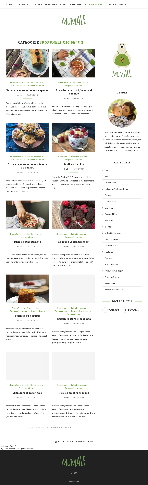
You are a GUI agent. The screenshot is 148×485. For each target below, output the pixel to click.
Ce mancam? (110, 182)
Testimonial (110, 283)
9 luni (107, 176)
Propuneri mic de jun (35, 86)
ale (21, 95)
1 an (106, 170)
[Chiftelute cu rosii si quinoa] (73, 289)
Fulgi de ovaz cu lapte (27, 242)
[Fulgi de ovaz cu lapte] (27, 215)
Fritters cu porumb (27, 316)
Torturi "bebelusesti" (114, 289)
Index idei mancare (118, 4)
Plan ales (109, 258)
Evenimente (24, 4)
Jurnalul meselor (112, 239)
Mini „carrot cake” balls (27, 393)
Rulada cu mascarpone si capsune (27, 90)
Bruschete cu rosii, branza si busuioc (74, 92)
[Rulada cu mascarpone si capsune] (27, 63)
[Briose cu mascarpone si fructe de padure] (27, 137)
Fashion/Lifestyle (112, 214)
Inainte (108, 226)
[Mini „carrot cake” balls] (27, 366)
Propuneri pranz (38, 311)
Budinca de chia (74, 164)
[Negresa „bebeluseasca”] (73, 215)
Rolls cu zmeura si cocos (74, 393)
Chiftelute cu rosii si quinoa (74, 319)
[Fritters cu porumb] (27, 289)
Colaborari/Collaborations (51, 4)
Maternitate (77, 4)
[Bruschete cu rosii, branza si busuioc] (73, 63)
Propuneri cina (17, 86)
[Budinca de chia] (73, 137)
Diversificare (96, 4)
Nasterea (109, 252)
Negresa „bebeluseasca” (73, 242)
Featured (109, 220)
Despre (10, 4)
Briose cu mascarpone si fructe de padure (27, 166)
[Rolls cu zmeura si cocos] (73, 366)
